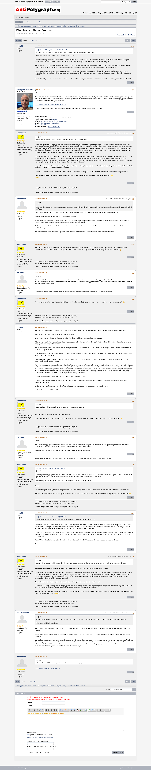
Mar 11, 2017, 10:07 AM (41, 513)
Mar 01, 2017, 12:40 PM (41, 46)
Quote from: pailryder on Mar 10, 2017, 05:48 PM (51, 468)
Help (120, 768)
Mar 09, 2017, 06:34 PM (41, 400)
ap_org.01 (54, 120)
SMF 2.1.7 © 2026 (18, 768)
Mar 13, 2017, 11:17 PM (41, 656)
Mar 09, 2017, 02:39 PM (41, 327)
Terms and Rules (126, 768)
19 (40, 40)
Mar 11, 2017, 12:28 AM (41, 464)
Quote (132, 82)
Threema (37, 125)
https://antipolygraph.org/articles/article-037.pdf (50, 104)
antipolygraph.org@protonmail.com (49, 123)
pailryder (20, 273)
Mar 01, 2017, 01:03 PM (41, 133)
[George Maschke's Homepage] (18, 122)
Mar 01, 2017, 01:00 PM (42, 89)
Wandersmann (23, 613)
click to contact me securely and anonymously (54, 121)
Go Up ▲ (134, 768)
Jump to (108, 689)
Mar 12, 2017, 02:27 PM (41, 556)
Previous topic (122, 35)
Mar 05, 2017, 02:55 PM (41, 272)
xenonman (21, 133)
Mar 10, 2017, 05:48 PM (41, 437)
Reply (127, 40)
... (38, 40)
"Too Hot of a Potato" (54, 126)
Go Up (17, 681)
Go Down (19, 40)
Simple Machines (28, 768)
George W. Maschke (25, 89)
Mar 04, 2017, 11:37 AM (41, 244)
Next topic (131, 35)
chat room (55, 118)
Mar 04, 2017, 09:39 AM (41, 198)
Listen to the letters (32, 737)
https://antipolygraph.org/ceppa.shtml (47, 668)
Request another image (46, 737)
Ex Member (21, 198)
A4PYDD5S (44, 125)
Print (133, 40)
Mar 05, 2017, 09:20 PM (41, 298)
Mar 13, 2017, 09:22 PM (41, 613)
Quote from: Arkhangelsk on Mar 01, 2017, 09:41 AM (52, 50)
